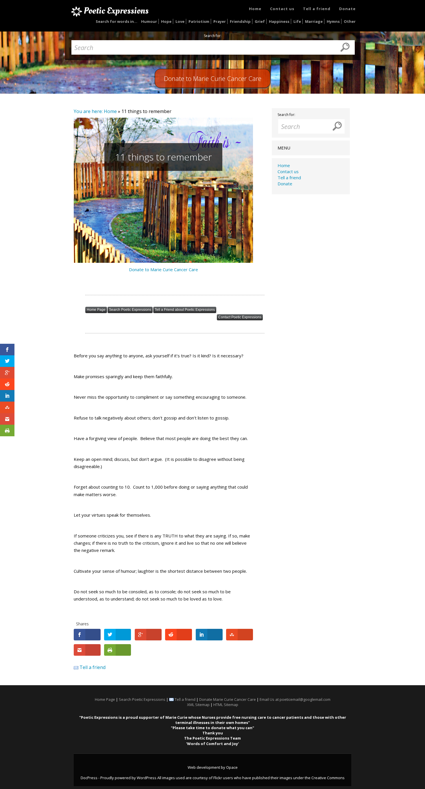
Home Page (96, 310)
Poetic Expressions (116, 10)
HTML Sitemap (225, 704)
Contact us (282, 8)
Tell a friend (316, 8)
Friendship (240, 21)
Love (179, 21)
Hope (166, 21)
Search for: (212, 36)
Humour (149, 21)
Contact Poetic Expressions (239, 317)
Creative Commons (328, 777)
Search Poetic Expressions (130, 310)
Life (297, 21)
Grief (260, 21)
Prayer (219, 21)
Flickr (217, 777)
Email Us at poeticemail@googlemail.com (295, 699)
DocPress (89, 777)
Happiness (279, 21)
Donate (347, 8)
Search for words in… (116, 21)
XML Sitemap (198, 704)
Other (350, 21)
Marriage (314, 21)
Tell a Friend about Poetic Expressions (185, 310)
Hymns (333, 21)
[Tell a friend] (76, 667)
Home (255, 8)
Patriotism (199, 21)
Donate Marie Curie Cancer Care (227, 699)
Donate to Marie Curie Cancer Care (163, 269)
